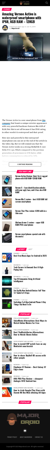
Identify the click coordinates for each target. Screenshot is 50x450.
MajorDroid (15, 28)
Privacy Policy (12, 437)
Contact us (39, 437)
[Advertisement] (25, 90)
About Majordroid (26, 437)
